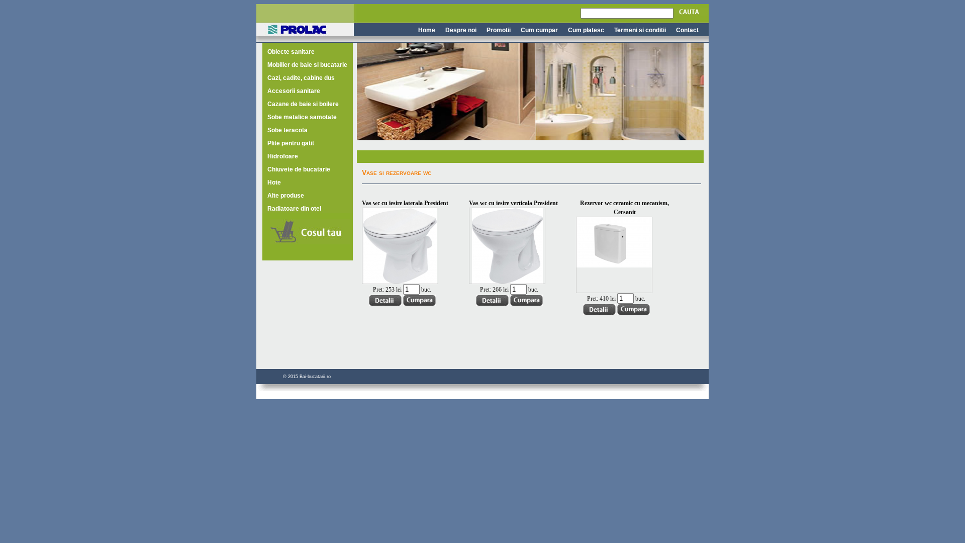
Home (426, 30)
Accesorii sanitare (293, 91)
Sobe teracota (287, 130)
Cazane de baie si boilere (303, 104)
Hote (274, 182)
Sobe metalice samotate (302, 117)
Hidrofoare (282, 156)
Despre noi (460, 30)
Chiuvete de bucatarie (298, 169)
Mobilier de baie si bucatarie (307, 64)
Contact (687, 30)
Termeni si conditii (640, 30)
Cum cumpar (539, 30)
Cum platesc (586, 30)
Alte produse (285, 195)
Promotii (499, 30)
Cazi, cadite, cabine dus (301, 77)
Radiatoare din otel (294, 208)
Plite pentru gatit (290, 143)
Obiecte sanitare (291, 51)
